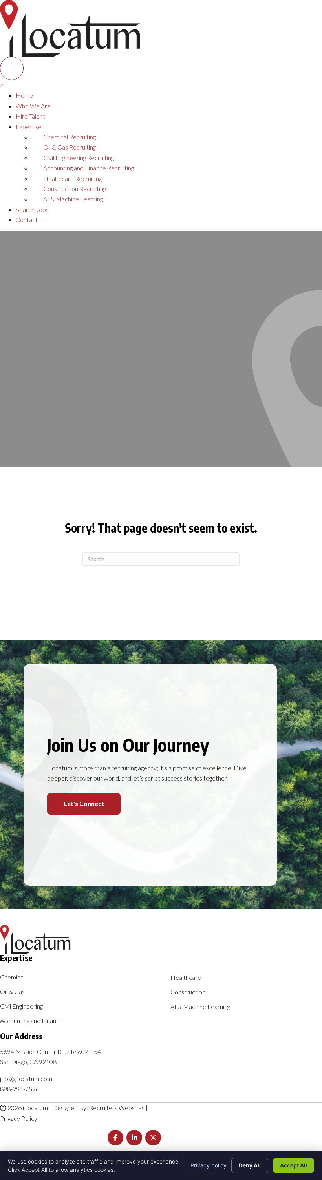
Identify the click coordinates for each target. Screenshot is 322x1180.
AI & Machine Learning (200, 1006)
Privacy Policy (18, 1118)
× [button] (2, 85)
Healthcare (185, 977)
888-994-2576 (19, 1088)
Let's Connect (84, 803)
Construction (187, 992)
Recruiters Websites (117, 1107)
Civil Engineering (21, 1006)
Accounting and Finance (31, 1021)
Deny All (250, 1165)
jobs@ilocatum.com (26, 1078)
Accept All (293, 1165)
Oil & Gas (12, 992)
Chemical (12, 977)
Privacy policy (208, 1165)
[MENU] (12, 68)
